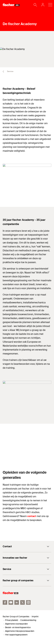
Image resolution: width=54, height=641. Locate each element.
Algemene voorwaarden (16, 623)
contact (31, 516)
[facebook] (5, 602)
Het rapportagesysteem (16, 634)
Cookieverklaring (28, 620)
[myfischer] (42, 4)
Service (10, 71)
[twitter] (22, 602)
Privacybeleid (11, 620)
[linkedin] (16, 602)
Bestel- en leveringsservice (18, 627)
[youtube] (11, 602)
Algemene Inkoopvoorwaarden (19, 631)
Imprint (35, 616)
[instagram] (28, 602)
